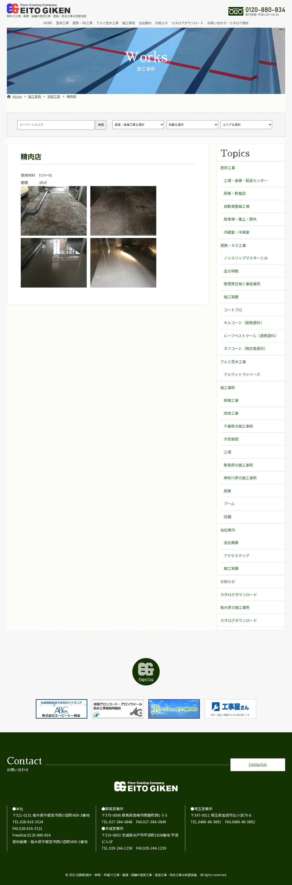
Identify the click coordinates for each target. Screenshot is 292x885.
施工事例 (128, 23)
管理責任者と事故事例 (242, 283)
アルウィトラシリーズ (242, 374)
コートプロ (233, 309)
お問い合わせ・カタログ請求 (228, 23)
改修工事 (231, 413)
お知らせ (161, 23)
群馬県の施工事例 (238, 465)
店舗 (227, 516)
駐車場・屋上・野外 (240, 219)
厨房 (227, 490)
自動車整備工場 (236, 206)
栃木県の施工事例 (235, 607)
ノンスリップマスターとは (246, 258)
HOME (47, 23)
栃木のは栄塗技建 (46, 16)
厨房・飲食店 (235, 193)
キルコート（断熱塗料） (244, 322)
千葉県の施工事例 (238, 426)
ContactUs (258, 764)
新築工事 (231, 400)
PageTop (146, 679)
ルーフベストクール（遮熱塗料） (251, 335)
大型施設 (231, 439)
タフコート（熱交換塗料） (246, 348)
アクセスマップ (236, 555)
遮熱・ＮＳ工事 (233, 245)
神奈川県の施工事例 (240, 477)
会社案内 (145, 23)
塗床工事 (62, 23)
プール (229, 503)
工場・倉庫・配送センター (246, 180)
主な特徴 (231, 271)
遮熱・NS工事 (83, 23)
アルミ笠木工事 (107, 23)
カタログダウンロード (187, 23)
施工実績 (231, 296)
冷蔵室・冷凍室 (236, 232)
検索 (101, 124)
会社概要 (231, 542)
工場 (227, 452)
